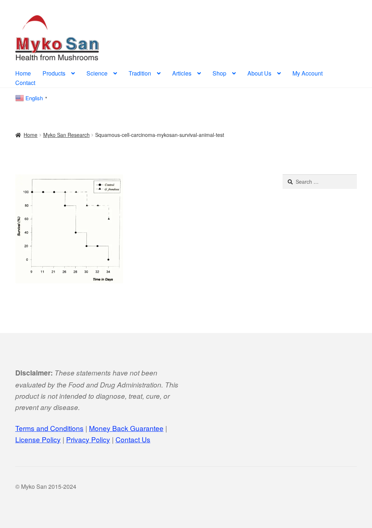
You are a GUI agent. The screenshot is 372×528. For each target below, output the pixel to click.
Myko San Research (66, 134)
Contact (25, 82)
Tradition (140, 73)
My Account (307, 73)
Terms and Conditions (49, 428)
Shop (219, 73)
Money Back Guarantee (126, 428)
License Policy (38, 439)
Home (23, 73)
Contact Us (133, 439)
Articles (181, 73)
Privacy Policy (88, 439)
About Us (259, 73)
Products (54, 73)
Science (97, 73)
